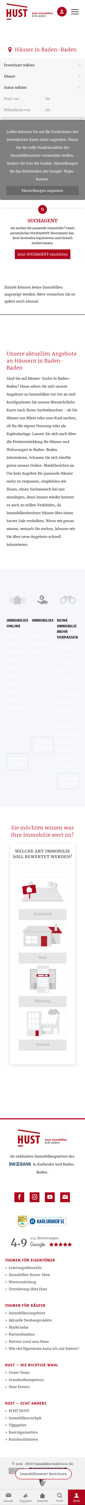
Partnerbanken (22, 1334)
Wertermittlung (22, 1282)
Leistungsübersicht (25, 1267)
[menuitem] (73, 11)
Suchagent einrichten (69, 781)
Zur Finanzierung (44, 745)
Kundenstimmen (23, 1439)
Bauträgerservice (23, 1432)
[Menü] (73, 11)
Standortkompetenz (26, 1380)
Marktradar (19, 1327)
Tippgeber (17, 1425)
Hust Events (19, 1387)
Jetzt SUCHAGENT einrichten (42, 254)
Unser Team (19, 1372)
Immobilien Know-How (29, 1275)
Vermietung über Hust (28, 1289)
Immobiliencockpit (25, 1418)
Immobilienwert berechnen (43, 1480)
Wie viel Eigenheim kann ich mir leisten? (44, 1348)
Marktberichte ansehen (19, 762)
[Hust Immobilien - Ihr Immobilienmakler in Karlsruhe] (35, 11)
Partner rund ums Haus (29, 1341)
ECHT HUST (19, 1411)
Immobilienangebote (27, 1313)
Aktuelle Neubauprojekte (30, 1320)
